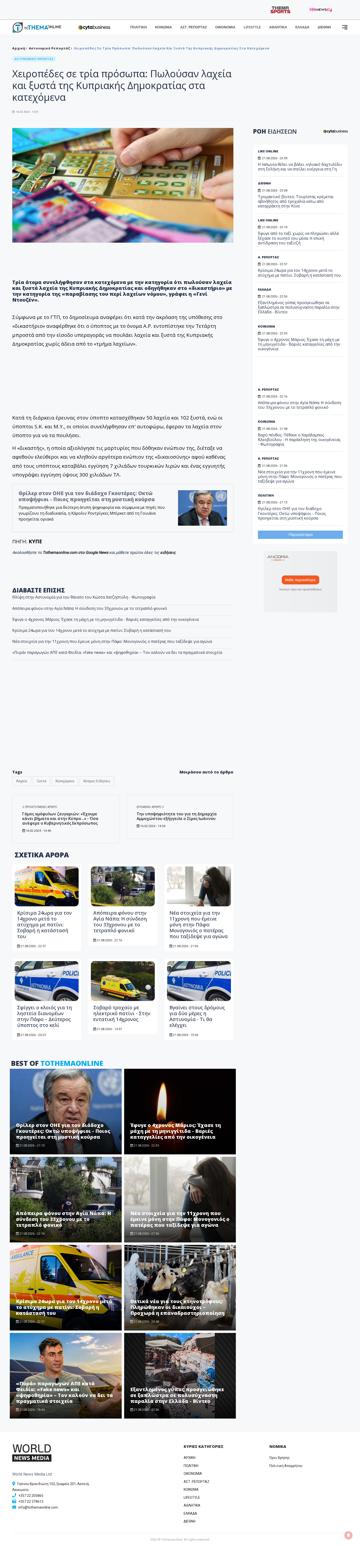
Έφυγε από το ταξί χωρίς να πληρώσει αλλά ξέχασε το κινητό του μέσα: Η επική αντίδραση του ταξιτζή (298, 238)
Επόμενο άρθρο (149, 807)
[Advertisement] (123, 725)
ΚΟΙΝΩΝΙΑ (163, 27)
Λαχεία (21, 781)
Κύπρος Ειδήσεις (97, 781)
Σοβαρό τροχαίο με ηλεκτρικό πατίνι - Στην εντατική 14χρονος (121, 1013)
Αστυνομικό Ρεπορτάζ (49, 48)
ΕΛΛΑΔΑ (302, 27)
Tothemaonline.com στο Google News (76, 552)
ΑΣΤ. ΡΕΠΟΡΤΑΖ (193, 27)
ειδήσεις (168, 552)
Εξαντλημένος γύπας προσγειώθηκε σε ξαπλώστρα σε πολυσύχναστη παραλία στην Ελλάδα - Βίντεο (177, 1395)
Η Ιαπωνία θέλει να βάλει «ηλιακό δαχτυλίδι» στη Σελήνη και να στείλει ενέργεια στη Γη (300, 167)
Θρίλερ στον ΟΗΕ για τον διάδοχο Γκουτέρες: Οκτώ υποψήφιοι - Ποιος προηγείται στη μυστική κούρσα (87, 496)
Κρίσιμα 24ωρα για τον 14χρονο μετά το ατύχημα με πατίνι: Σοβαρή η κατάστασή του (91, 630)
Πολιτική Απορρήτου (285, 1466)
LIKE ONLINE (268, 151)
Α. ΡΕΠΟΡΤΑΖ (268, 257)
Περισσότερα (300, 534)
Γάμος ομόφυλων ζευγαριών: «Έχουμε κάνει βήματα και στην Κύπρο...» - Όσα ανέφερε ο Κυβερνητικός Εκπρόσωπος (60, 818)
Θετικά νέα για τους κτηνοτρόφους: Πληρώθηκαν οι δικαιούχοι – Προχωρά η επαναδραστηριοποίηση (177, 1307)
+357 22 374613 (30, 1501)
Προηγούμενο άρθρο (40, 807)
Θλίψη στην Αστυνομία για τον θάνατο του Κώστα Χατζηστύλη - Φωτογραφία (83, 597)
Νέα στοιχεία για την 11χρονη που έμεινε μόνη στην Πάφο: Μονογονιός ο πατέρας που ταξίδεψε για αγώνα (112, 641)
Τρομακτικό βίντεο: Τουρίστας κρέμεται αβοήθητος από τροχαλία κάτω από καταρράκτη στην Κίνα (296, 201)
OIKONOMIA (193, 1474)
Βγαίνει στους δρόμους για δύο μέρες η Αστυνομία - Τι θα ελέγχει (197, 1016)
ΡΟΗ (275, 131)
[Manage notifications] (348, 1535)
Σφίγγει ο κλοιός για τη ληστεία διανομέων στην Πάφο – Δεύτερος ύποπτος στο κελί (44, 1016)
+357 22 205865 (30, 1496)
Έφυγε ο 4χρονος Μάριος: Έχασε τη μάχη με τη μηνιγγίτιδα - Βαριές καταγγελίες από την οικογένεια (105, 619)
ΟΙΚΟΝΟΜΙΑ (225, 27)
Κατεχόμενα (65, 781)
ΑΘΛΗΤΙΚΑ (278, 27)
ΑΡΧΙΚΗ (189, 1458)
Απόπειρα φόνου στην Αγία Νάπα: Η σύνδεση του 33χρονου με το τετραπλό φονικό (89, 608)
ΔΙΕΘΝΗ (324, 27)
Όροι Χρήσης (279, 1458)
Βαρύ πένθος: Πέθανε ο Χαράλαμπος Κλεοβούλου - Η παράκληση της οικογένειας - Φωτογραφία (299, 439)
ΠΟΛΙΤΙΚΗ (138, 27)
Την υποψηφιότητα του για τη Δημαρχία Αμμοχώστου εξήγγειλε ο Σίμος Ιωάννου (177, 816)
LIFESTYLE (252, 27)
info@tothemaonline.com (38, 1507)
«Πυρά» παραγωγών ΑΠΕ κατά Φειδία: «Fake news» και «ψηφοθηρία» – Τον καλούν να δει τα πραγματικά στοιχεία (117, 652)
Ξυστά (41, 781)
